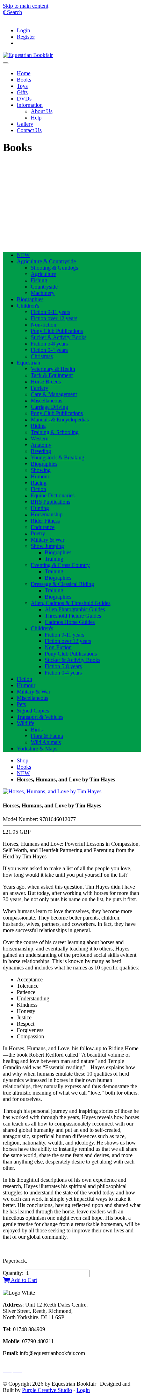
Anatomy (41, 445)
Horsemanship (47, 514)
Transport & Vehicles (40, 717)
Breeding (41, 451)
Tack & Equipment (52, 375)
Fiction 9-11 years (50, 312)
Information (30, 105)
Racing (38, 483)
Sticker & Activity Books (58, 337)
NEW (23, 255)
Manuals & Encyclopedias (60, 420)
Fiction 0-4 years (49, 350)
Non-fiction (43, 325)
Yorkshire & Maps (37, 749)
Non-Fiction (58, 647)
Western (40, 438)
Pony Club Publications (57, 331)
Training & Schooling (55, 432)
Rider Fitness (45, 521)
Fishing (39, 280)
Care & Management (54, 394)
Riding (38, 426)
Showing (41, 470)
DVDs (24, 99)
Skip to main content (25, 6)
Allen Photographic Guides (75, 609)
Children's (28, 306)
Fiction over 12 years (54, 318)
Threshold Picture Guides (73, 616)
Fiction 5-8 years (49, 344)
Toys (22, 86)
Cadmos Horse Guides (70, 622)
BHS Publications (50, 502)
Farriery (39, 388)
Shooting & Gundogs (54, 268)
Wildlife (25, 723)
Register (26, 37)
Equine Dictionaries (52, 495)
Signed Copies (33, 711)
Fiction (38, 489)
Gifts (22, 92)
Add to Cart (23, 1280)
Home (23, 73)
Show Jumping (47, 546)
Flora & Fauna (47, 736)
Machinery (43, 293)
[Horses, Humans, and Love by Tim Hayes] (52, 791)
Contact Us (29, 130)
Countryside (44, 287)
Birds (37, 730)
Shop (22, 760)
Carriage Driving (49, 407)
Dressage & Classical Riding (62, 584)
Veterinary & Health (53, 369)
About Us (41, 111)
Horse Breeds (46, 382)
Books (24, 80)
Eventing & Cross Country (60, 565)
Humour (40, 476)
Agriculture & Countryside (46, 261)
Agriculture (43, 274)
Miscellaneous (46, 401)
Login (23, 30)
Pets (21, 704)
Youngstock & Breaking (57, 457)
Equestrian (28, 363)
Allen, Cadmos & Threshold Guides (70, 603)
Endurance (43, 527)
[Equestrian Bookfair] (28, 55)
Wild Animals (46, 742)
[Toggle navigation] (5, 63)
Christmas (42, 356)
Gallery (25, 124)
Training (54, 559)
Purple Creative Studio (47, 1390)
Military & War (47, 540)
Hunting (40, 508)
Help (36, 118)
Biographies (30, 299)
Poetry (38, 533)
